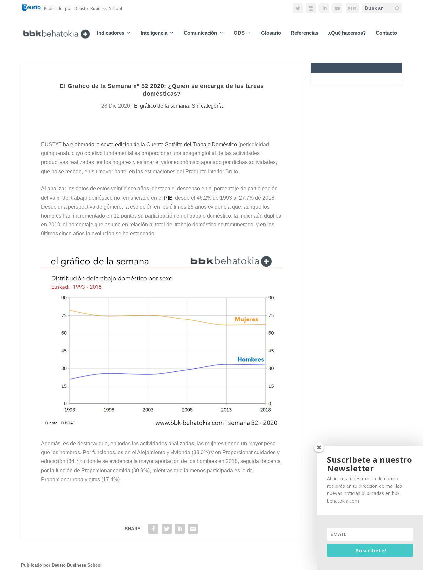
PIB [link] (168, 198)
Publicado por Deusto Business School (61, 565)
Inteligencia (154, 33)
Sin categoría (207, 106)
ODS (239, 33)
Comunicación (200, 33)
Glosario (271, 33)
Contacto (386, 33)
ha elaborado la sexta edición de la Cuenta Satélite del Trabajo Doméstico (150, 144)
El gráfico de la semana (161, 106)
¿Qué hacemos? (347, 33)
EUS (352, 8)
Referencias (304, 33)
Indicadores (110, 33)
